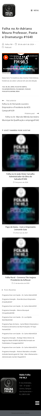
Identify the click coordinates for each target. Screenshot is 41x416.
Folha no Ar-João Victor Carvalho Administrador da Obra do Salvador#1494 (20, 176)
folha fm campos (21, 87)
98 (6, 87)
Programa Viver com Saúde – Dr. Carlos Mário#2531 (19, 306)
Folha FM (9, 44)
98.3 (9, 87)
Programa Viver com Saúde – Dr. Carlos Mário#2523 (19, 334)
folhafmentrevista (8, 89)
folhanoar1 (20, 89)
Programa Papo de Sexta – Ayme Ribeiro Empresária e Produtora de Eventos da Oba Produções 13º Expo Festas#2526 (20, 326)
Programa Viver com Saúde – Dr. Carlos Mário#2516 (19, 347)
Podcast (8, 47)
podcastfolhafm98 (8, 91)
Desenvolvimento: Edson (20, 413)
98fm (12, 87)
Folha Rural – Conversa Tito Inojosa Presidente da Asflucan (20, 278)
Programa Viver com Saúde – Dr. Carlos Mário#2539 (19, 295)
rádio (18, 91)
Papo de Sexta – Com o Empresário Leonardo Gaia (20, 228)
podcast (28, 89)
